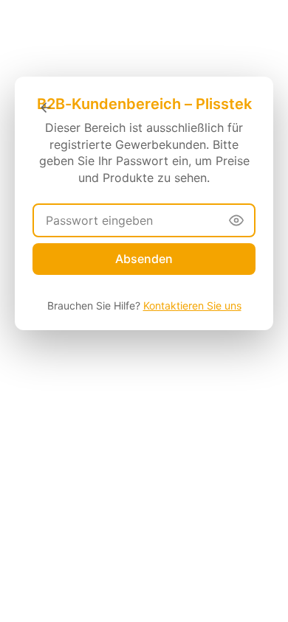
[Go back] (45, 107)
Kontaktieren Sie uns (192, 305)
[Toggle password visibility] (236, 220)
